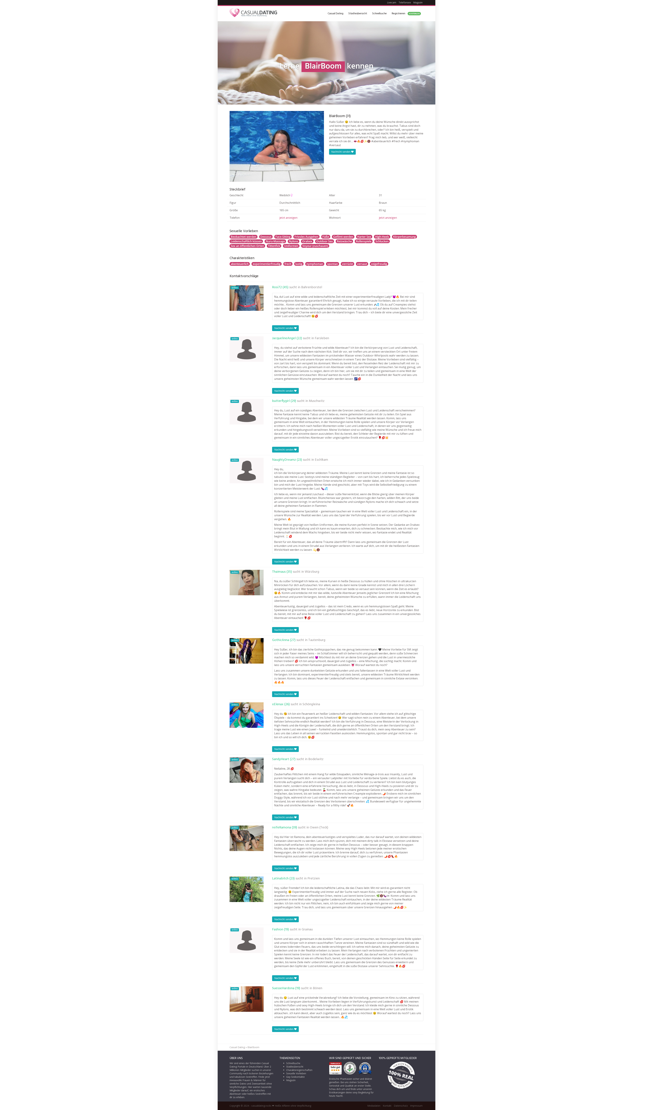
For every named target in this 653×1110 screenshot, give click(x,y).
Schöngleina (311, 704)
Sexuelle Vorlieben (296, 1073)
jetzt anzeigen (288, 218)
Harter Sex (364, 237)
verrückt (347, 264)
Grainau (307, 929)
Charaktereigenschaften (299, 1070)
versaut (362, 264)
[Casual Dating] (253, 13)
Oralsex (307, 241)
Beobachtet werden (243, 237)
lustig (298, 264)
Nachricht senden (341, 151)
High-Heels (382, 237)
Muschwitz (316, 401)
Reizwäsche (344, 241)
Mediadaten (373, 1105)
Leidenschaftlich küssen (246, 241)
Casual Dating (335, 13)
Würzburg (312, 572)
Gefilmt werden (343, 237)
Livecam (391, 2)
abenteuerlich (240, 264)
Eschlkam (321, 460)
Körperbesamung (404, 237)
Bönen (317, 988)
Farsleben (322, 338)
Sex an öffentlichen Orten (247, 246)
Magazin (418, 2)
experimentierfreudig (266, 264)
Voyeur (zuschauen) (315, 246)
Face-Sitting (282, 237)
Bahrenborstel (311, 287)
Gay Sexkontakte (295, 1076)
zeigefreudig (379, 264)
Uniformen (291, 246)
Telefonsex (405, 2)
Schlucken (382, 241)
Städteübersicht (357, 13)
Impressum (416, 1105)
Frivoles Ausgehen (306, 237)
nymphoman (314, 264)
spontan (332, 264)
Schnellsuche (379, 13)
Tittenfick (274, 246)
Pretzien (313, 879)
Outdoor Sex (324, 241)
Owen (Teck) (319, 828)
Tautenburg (316, 640)
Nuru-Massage (275, 241)
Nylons (293, 241)
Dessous (265, 237)
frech (287, 264)
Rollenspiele (363, 241)
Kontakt (387, 1105)
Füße (325, 237)
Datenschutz (401, 1105)
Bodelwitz (315, 759)
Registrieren (406, 13)
